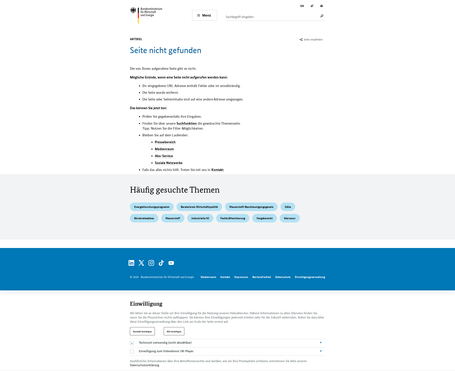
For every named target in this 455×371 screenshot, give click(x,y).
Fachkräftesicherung (232, 218)
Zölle (288, 207)
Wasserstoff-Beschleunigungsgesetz (251, 207)
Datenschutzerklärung (144, 365)
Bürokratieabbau (144, 218)
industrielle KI (200, 218)
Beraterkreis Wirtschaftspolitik (199, 207)
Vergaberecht (264, 218)
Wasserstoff (172, 218)
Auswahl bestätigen (142, 331)
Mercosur (290, 218)
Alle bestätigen (174, 331)
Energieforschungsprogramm (151, 207)
